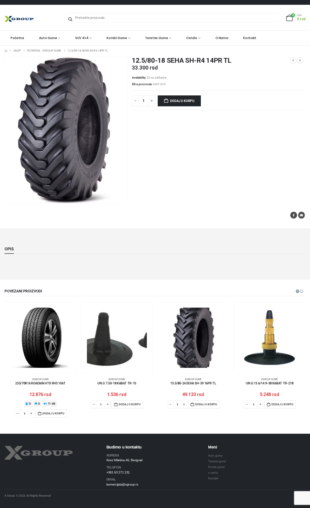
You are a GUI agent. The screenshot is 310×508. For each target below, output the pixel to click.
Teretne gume (156, 38)
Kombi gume (116, 38)
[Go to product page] (40, 338)
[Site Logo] (19, 19)
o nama (213, 472)
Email (301, 215)
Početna (17, 38)
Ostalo (191, 38)
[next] (300, 60)
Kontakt (249, 38)
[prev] (293, 60)
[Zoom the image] (39, 448)
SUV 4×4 (82, 38)
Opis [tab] (9, 249)
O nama (221, 38)
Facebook (293, 215)
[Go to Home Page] (6, 51)
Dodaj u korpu (182, 101)
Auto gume (48, 38)
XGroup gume (40, 379)
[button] (297, 291)
